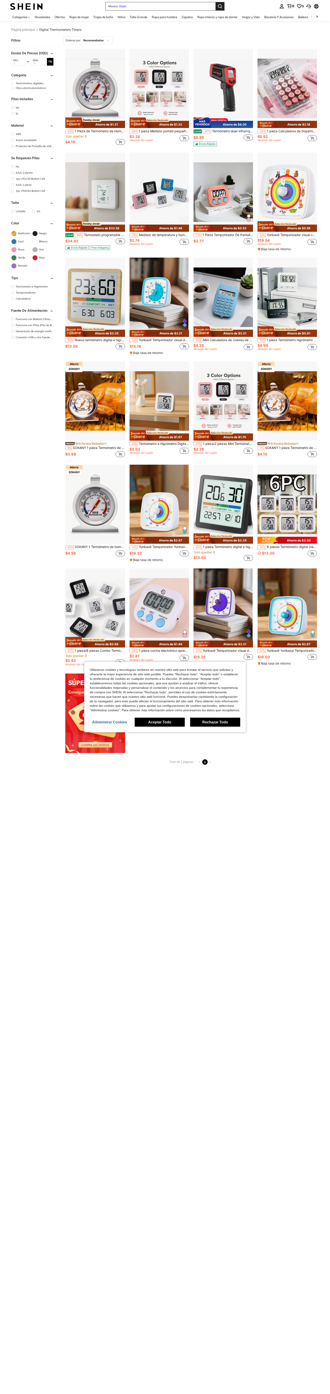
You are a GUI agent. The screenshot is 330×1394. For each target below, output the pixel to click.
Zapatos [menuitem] (187, 17)
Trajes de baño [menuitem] (103, 17)
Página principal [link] (23, 29)
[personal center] (281, 6)
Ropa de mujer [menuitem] (79, 17)
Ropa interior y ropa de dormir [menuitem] (217, 17)
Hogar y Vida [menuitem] (251, 17)
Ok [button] (50, 61)
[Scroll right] (317, 17)
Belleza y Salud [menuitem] (308, 17)
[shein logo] (26, 6)
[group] (32, 83)
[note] (95, 122)
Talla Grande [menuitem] (138, 17)
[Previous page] (199, 762)
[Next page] (210, 762)
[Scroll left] (311, 17)
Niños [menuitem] (121, 17)
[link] (290, 6)
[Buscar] (220, 6)
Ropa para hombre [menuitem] (164, 17)
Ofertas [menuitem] (60, 17)
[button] (308, 6)
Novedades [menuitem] (42, 17)
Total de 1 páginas (181, 762)
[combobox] (88, 40)
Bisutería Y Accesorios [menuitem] (279, 17)
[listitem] (95, 97)
